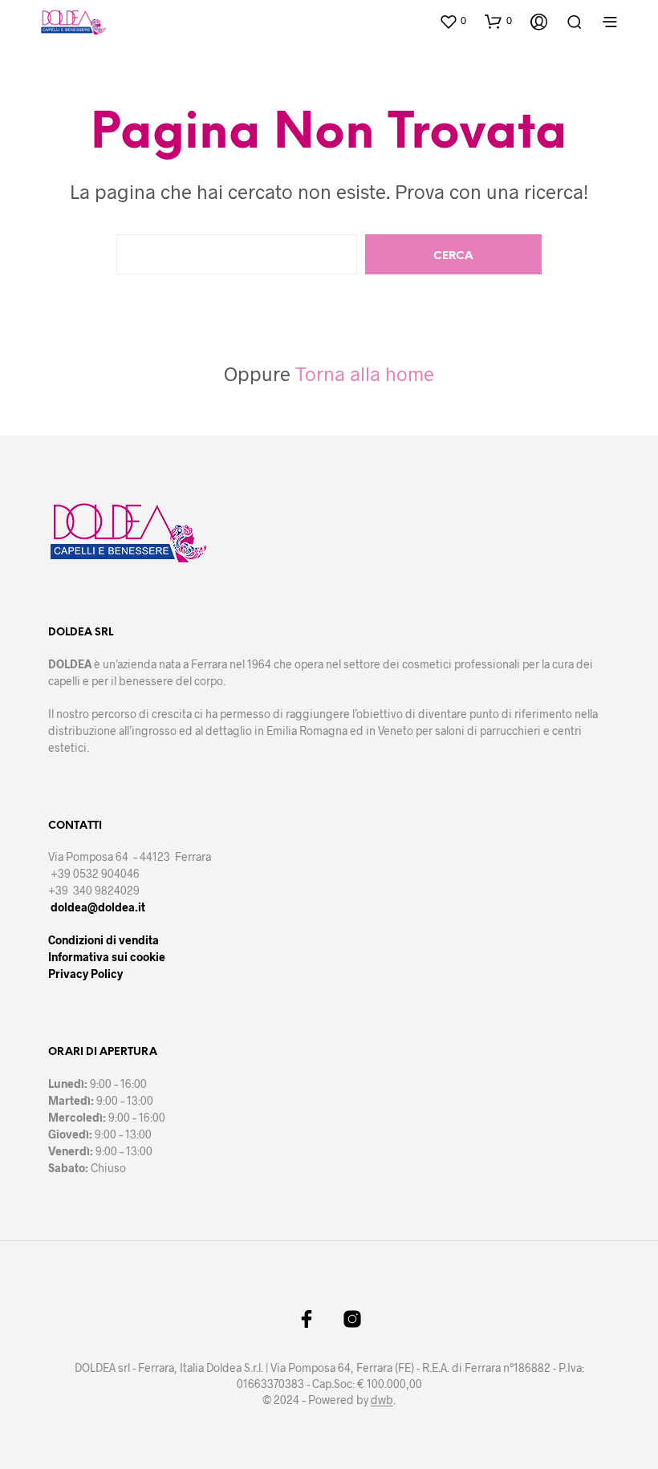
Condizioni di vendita (103, 940)
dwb (382, 1400)
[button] (452, 21)
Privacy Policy (85, 973)
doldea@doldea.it (98, 907)
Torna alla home (364, 373)
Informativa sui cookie (106, 957)
